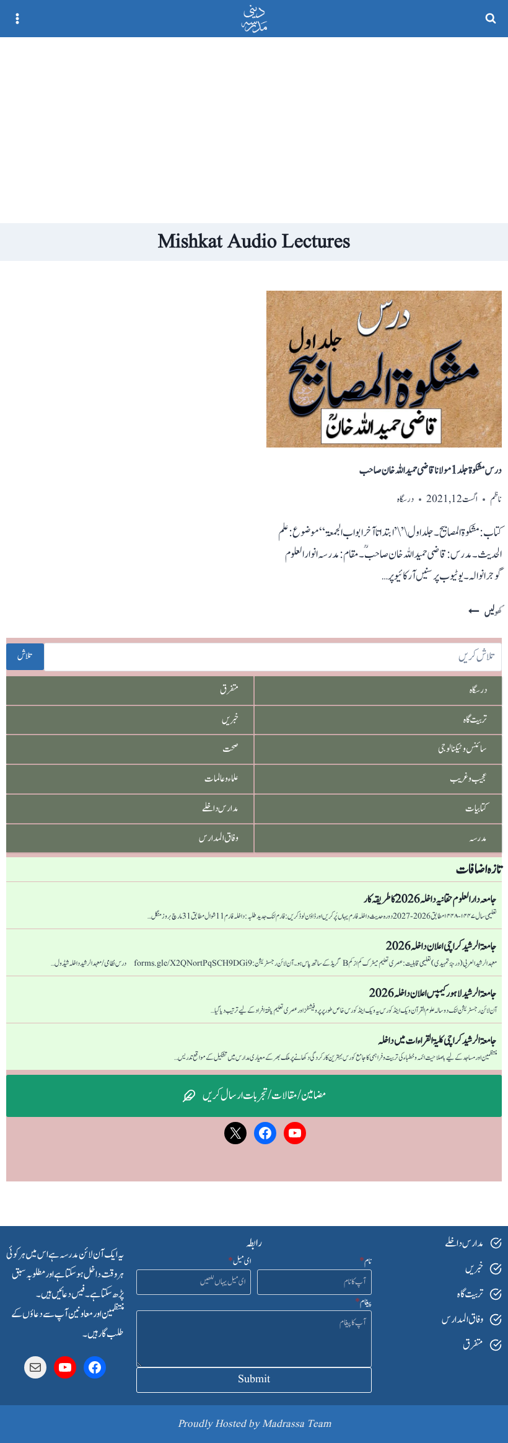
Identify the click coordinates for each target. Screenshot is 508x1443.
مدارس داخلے (220, 808)
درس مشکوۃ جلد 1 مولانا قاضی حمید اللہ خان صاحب (430, 470)
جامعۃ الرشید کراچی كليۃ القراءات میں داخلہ (437, 1040)
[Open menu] (17, 18)
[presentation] (384, 369)
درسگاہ (405, 499)
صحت (230, 749)
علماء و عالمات (221, 778)
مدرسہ (478, 838)
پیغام (363, 1302)
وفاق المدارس (219, 838)
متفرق (229, 690)
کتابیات (476, 808)
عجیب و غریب (468, 778)
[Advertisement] (254, 130)
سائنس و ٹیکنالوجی (462, 749)
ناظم (496, 499)
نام (365, 1261)
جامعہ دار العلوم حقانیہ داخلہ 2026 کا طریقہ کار (430, 899)
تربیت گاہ (475, 720)
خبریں (230, 720)
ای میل (239, 1261)
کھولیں (485, 612)
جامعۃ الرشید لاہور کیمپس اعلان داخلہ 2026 (433, 993)
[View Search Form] (491, 18)
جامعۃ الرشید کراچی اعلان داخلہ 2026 (441, 946)
